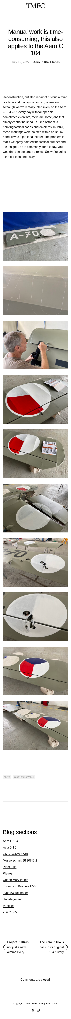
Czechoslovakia (24, 777)
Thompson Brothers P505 (20, 886)
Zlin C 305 (10, 912)
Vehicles (8, 905)
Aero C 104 (41, 62)
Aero (7, 777)
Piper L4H (9, 866)
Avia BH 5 (9, 847)
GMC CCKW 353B (15, 854)
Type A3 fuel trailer (15, 892)
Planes (55, 62)
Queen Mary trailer (15, 879)
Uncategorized (13, 899)
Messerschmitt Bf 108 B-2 (20, 860)
